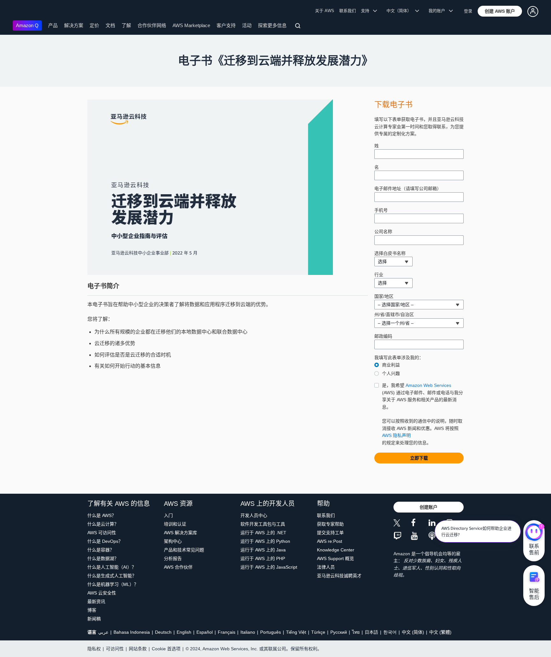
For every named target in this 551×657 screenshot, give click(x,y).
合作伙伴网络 (151, 25)
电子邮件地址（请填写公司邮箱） (407, 188)
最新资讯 (96, 601)
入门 (168, 515)
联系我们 (347, 10)
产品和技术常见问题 (184, 549)
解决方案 (73, 25)
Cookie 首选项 (166, 648)
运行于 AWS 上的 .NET (263, 532)
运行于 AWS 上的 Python (265, 541)
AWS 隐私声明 (396, 435)
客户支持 (226, 25)
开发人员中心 (253, 515)
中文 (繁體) (440, 632)
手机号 (381, 210)
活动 (247, 25)
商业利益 (391, 364)
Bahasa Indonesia (132, 632)
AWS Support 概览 (335, 558)
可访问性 (115, 648)
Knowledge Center (335, 549)
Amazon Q (27, 25)
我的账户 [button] (439, 10)
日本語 (371, 632)
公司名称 (383, 231)
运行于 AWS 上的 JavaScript (268, 567)
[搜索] (298, 27)
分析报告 (173, 558)
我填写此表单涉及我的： (398, 357)
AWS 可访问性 (101, 532)
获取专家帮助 (330, 524)
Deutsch (163, 632)
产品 (53, 25)
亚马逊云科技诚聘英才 (339, 575)
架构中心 (173, 541)
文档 (110, 25)
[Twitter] (402, 524)
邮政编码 (383, 336)
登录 (468, 11)
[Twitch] (402, 536)
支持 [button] (367, 10)
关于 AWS (324, 10)
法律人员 (326, 567)
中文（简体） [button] (400, 10)
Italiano (247, 632)
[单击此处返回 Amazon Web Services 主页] (22, 11)
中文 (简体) (413, 632)
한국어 (390, 632)
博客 (91, 610)
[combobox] (393, 261)
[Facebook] (420, 524)
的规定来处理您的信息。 (422, 414)
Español (204, 632)
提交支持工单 (330, 532)
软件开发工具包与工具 (262, 524)
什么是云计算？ (103, 524)
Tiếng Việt (296, 632)
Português (270, 632)
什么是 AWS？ (101, 515)
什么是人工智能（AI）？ (111, 567)
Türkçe (318, 632)
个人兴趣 (391, 373)
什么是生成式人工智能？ (111, 575)
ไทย (356, 632)
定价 (94, 25)
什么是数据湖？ (103, 558)
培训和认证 (175, 524)
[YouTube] (420, 536)
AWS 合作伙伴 (178, 567)
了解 (126, 25)
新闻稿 (94, 618)
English (184, 632)
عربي (103, 632)
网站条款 (138, 648)
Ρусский (338, 632)
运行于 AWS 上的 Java (263, 549)
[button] (500, 11)
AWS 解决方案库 (180, 532)
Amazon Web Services (428, 385)
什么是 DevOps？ (105, 541)
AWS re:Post (329, 541)
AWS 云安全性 (101, 592)
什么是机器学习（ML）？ (112, 584)
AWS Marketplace (191, 25)
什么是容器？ (100, 549)
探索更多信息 (272, 25)
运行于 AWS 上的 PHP (262, 558)
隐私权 (94, 648)
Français (226, 632)
